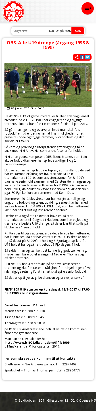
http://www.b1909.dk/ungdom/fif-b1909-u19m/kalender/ (37, 344)
